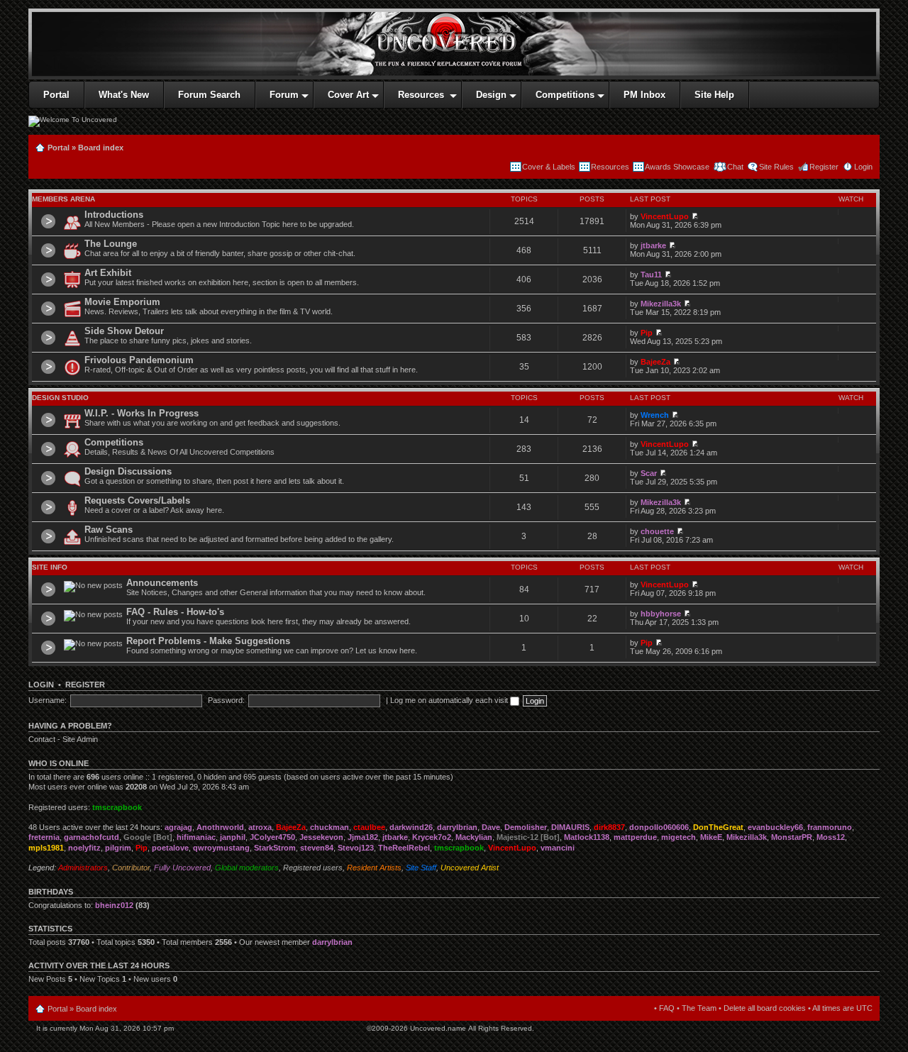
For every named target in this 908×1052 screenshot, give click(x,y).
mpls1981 (46, 847)
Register (823, 166)
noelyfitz (84, 847)
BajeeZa (655, 362)
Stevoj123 (356, 847)
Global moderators (247, 867)
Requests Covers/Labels (137, 500)
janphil (232, 837)
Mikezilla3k (661, 303)
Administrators (83, 867)
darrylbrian (457, 827)
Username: (47, 700)
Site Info (49, 567)
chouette (657, 531)
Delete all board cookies (765, 1008)
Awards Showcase (677, 166)
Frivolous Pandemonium (139, 360)
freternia (44, 837)
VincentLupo (665, 216)
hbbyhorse (661, 613)
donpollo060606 (659, 827)
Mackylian (473, 837)
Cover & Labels (548, 166)
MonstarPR (791, 837)
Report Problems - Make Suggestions (208, 641)
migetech (678, 837)
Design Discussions (128, 471)
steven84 (316, 847)
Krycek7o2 (431, 837)
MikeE (711, 837)
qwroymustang (221, 847)
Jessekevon (321, 837)
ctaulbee (369, 827)
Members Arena (63, 199)
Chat (734, 166)
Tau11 (651, 274)
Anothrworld (220, 827)
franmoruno (829, 827)
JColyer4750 (272, 837)
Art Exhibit (107, 272)
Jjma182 (363, 837)
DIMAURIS (570, 827)
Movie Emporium (122, 302)
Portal (59, 147)
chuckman (329, 827)
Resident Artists (374, 867)
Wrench (655, 415)
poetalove (170, 847)
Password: (226, 700)
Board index (100, 147)
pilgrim (118, 847)
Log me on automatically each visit (450, 700)
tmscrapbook (117, 807)
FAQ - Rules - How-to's (175, 612)
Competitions (113, 442)
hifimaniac (196, 837)
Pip (647, 332)
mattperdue (635, 837)
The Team (699, 1008)
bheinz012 (114, 905)
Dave (491, 827)
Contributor (131, 867)
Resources (610, 166)
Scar (649, 473)
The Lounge (110, 243)
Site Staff (421, 867)
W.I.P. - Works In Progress (141, 413)
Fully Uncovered (182, 867)
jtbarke (653, 245)
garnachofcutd (91, 837)
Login (863, 166)
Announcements (162, 582)
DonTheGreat (718, 827)
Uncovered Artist (470, 867)
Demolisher (525, 827)
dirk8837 (609, 827)
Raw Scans (108, 529)
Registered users (313, 867)
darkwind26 (411, 827)
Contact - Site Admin (63, 739)
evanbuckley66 (775, 827)
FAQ (667, 1008)
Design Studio (60, 398)
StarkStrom (275, 847)
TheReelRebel (404, 847)
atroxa (260, 827)
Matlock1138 (586, 837)
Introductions (113, 214)
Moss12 (830, 837)
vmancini (558, 847)
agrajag (178, 827)
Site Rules (776, 166)
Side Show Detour (124, 331)
